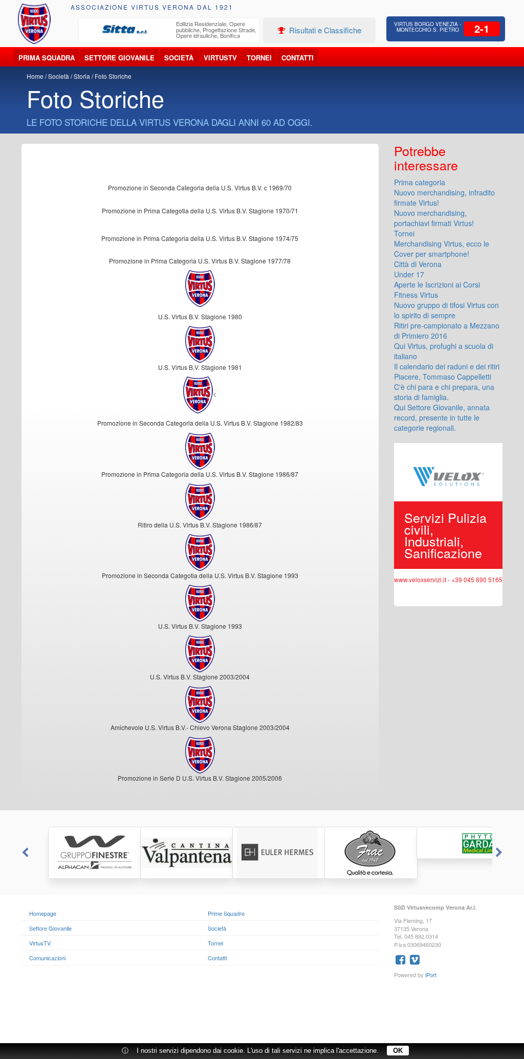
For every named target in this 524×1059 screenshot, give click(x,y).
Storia (82, 76)
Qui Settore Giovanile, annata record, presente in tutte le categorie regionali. (442, 417)
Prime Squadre (226, 913)
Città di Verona (418, 264)
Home (35, 76)
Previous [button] (24, 853)
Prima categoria (419, 182)
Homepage (42, 913)
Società (178, 57)
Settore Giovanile (119, 57)
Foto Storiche (113, 76)
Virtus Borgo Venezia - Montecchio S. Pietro (427, 26)
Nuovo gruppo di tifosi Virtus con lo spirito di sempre (446, 310)
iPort (430, 974)
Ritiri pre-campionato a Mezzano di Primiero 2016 (446, 330)
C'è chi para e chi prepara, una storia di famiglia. (444, 392)
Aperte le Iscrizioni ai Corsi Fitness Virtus (437, 289)
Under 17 (409, 274)
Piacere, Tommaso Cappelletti (442, 376)
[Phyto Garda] (446, 843)
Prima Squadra (46, 57)
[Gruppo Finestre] (78, 853)
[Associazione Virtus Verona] (34, 24)
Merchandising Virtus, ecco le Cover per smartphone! (441, 248)
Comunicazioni (47, 958)
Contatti (297, 57)
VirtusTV (220, 57)
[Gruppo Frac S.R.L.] (354, 853)
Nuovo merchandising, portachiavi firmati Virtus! (434, 218)
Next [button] (500, 853)
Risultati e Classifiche (324, 30)
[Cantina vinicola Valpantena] (170, 853)
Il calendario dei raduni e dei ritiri (446, 366)
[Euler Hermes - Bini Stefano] (262, 853)
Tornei (259, 57)
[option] (169, 31)
